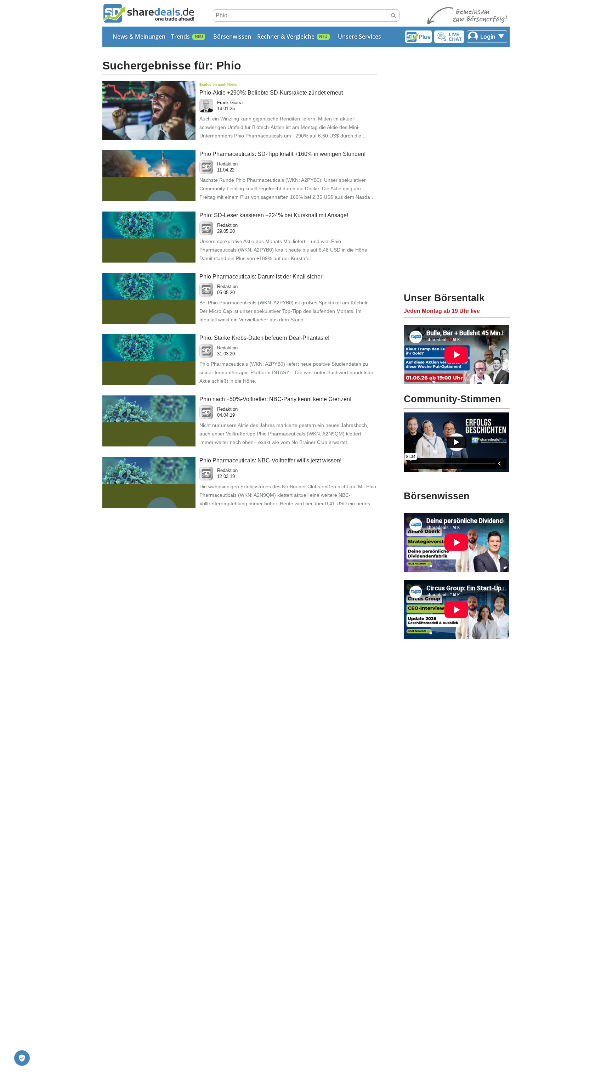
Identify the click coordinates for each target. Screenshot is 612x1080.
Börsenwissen (232, 36)
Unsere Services (359, 36)
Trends (180, 36)
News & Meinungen (139, 36)
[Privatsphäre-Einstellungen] (22, 1058)
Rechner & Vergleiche (285, 36)
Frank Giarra (230, 102)
